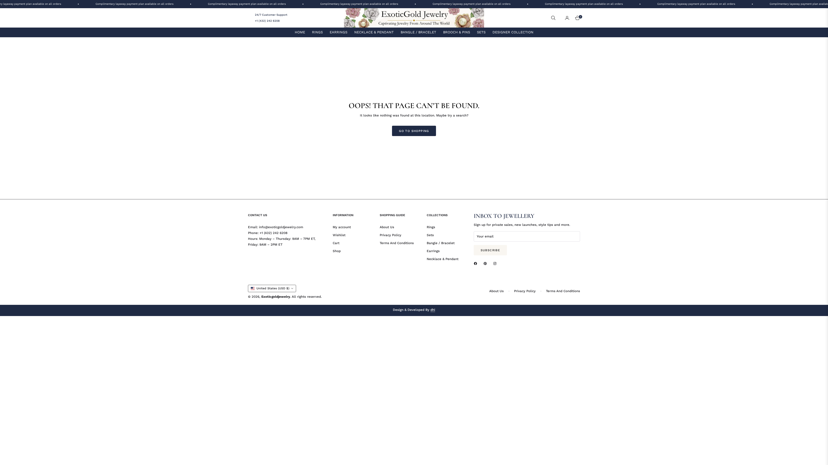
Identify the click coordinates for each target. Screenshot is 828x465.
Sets (430, 235)
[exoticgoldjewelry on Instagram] (496, 263)
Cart (336, 243)
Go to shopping (414, 131)
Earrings (433, 251)
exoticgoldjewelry (275, 297)
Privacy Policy (390, 235)
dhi (432, 310)
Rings (431, 227)
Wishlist (339, 235)
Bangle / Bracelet (441, 243)
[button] (553, 18)
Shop (337, 251)
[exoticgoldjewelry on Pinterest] (486, 263)
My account (342, 227)
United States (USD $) (272, 288)
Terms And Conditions (397, 243)
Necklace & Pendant (442, 259)
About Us (387, 227)
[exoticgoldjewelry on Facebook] (476, 263)
